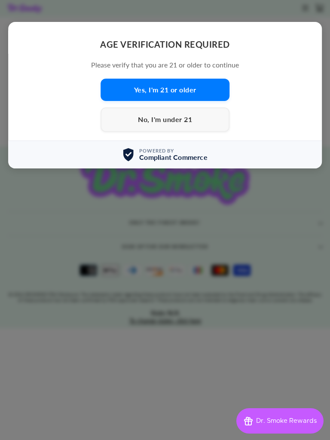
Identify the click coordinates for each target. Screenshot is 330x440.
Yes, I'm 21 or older (165, 90)
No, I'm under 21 (165, 119)
